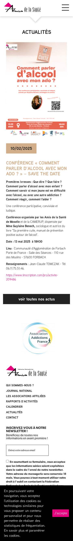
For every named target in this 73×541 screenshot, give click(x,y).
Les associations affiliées (26, 396)
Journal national (19, 391)
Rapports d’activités (22, 401)
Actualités (14, 412)
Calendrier (14, 407)
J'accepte (60, 513)
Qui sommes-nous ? (20, 385)
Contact (12, 417)
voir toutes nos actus (36, 299)
